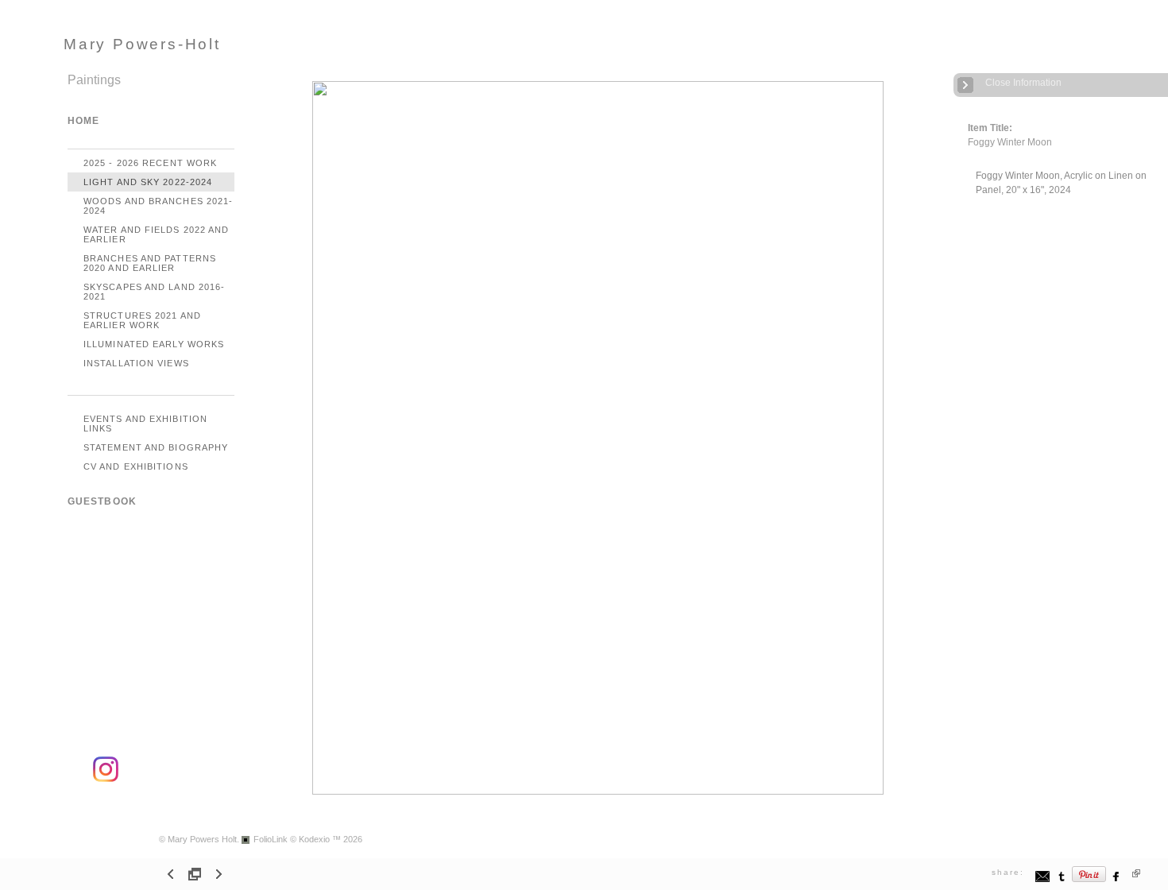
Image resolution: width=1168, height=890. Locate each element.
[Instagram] (105, 779)
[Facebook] (1116, 880)
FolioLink (270, 839)
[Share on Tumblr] (1062, 880)
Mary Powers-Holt (142, 44)
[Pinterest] (1089, 880)
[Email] (1043, 880)
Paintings (94, 80)
